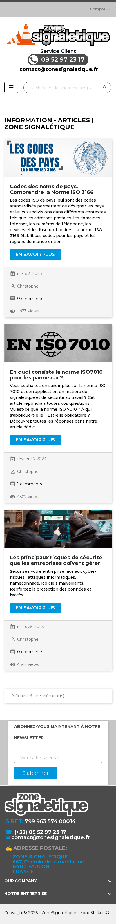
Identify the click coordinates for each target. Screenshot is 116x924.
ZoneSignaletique (58, 912)
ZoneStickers (93, 912)
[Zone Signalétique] (58, 34)
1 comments (29, 484)
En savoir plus (35, 254)
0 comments (30, 298)
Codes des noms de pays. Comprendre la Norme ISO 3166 (51, 189)
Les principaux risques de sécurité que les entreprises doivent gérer (56, 560)
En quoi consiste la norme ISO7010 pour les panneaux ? (56, 375)
